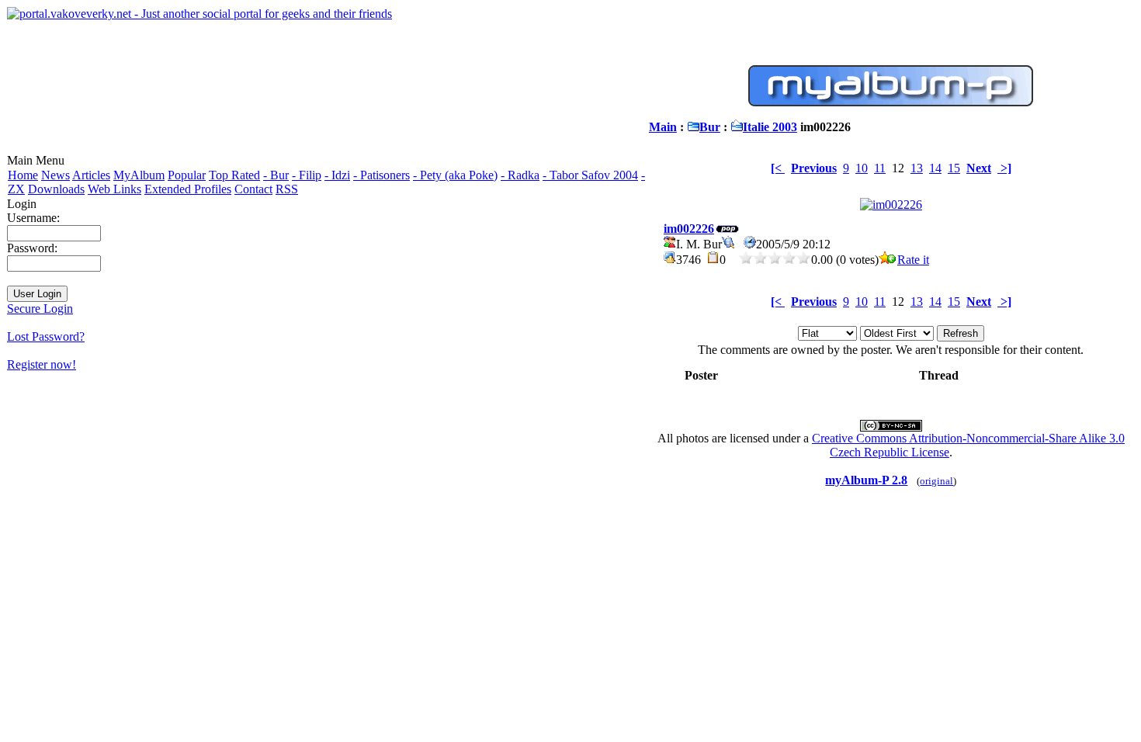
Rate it (913, 259)
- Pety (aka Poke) (455, 175)
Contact (253, 189)
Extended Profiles (187, 189)
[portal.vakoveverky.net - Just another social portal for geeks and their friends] (199, 13)
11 (880, 168)
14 (935, 168)
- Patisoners (381, 175)
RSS (287, 189)
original (936, 481)
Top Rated (234, 175)
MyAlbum (139, 175)
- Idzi (337, 175)
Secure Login (40, 308)
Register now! (41, 364)
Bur (709, 126)
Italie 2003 (770, 126)
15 (954, 168)
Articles (91, 175)
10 (861, 168)
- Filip (306, 175)
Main (663, 126)
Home (23, 175)
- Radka (520, 175)
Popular (187, 175)
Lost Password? (46, 336)
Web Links (114, 189)
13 (916, 168)
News (55, 175)
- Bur (276, 175)
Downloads (56, 189)
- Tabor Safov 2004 (590, 175)
